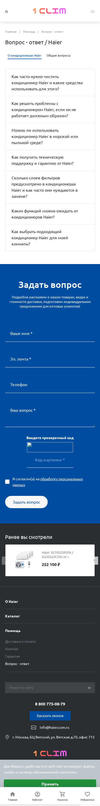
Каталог (12, 616)
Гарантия (12, 656)
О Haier (11, 602)
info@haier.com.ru (54, 727)
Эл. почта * (20, 359)
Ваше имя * (21, 333)
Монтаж (11, 649)
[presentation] (6, 561)
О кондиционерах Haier (25, 55)
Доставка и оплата (20, 641)
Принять (50, 784)
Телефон (18, 384)
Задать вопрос (26, 502)
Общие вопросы (59, 55)
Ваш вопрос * (23, 410)
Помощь (13, 631)
